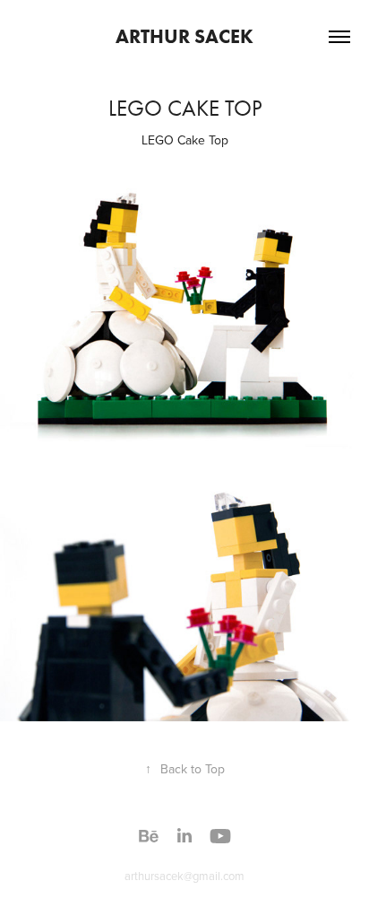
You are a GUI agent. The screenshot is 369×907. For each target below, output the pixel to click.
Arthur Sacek (184, 36)
